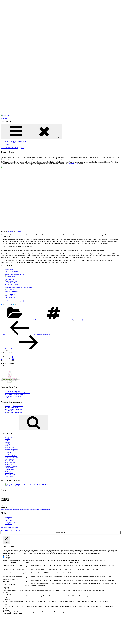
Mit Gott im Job (9, 459)
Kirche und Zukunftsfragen (13, 451)
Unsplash (18, 231)
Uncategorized (9, 476)
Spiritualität (8, 471)
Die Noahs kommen (14, 407)
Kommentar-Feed (10, 522)
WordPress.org (9, 524)
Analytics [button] (5, 597)
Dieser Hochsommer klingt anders (15, 394)
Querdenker (85, 320)
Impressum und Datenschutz (13, 143)
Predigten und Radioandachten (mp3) (16, 141)
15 (13, 359)
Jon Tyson (10, 231)
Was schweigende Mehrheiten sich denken (17, 393)
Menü (59, 138)
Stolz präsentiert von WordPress (10, 530)
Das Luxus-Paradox (10, 398)
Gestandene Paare (18, 406)
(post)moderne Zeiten (11, 437)
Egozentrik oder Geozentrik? (13, 396)
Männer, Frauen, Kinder (12, 457)
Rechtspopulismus (10, 469)
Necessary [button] (6, 555)
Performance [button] (6, 592)
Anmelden (8, 519)
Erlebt (6, 445)
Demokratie (8, 442)
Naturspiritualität (9, 461)
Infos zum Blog (9, 447)
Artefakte (7, 439)
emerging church (10, 444)
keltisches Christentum (11, 449)
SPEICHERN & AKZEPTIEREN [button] (13, 613)
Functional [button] (6, 587)
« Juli (2, 367)
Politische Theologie (11, 466)
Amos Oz (70, 320)
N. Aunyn (7, 406)
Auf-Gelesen (8, 440)
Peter (22, 148)
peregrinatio (4, 118)
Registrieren (8, 517)
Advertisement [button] (7, 603)
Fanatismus (77, 320)
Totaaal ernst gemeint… (12, 474)
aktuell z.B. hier (73, 164)
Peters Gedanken (34, 320)
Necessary (8, 557)
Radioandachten (9, 468)
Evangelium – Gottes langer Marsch (38, 484)
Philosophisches (9, 464)
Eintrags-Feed (9, 520)
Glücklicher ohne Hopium (12, 391)
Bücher (7, 144)
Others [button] (5, 608)
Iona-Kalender (19, 486)
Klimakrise (8, 452)
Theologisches (9, 473)
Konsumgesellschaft (11, 456)
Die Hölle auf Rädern (16, 409)
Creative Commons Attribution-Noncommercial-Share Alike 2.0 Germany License (25, 509)
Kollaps (7, 454)
